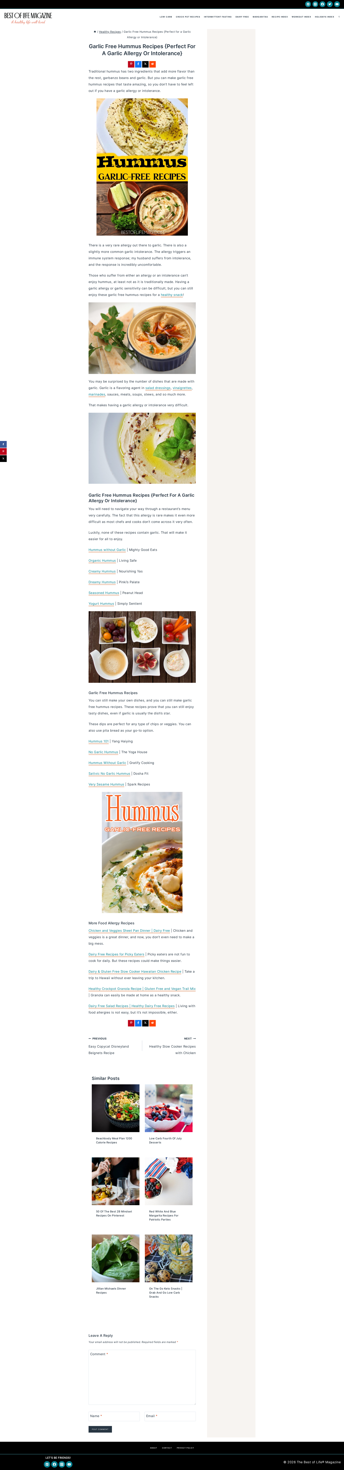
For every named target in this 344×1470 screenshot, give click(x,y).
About (153, 1448)
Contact (167, 1448)
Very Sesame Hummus (106, 784)
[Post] (145, 63)
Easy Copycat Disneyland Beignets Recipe (109, 1046)
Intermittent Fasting (218, 17)
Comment (99, 1354)
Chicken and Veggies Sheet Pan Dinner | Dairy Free (129, 931)
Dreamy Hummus (102, 582)
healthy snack (172, 295)
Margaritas (260, 17)
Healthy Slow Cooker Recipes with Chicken (172, 1046)
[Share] (3, 444)
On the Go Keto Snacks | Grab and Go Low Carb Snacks (165, 1292)
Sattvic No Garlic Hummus (109, 774)
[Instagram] (315, 4)
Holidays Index (324, 17)
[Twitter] (330, 4)
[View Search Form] (339, 16)
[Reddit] (152, 63)
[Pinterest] (308, 4)
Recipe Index (280, 17)
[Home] (95, 31)
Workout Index (301, 17)
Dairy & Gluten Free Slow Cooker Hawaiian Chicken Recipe (135, 971)
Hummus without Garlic (107, 550)
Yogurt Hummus (101, 604)
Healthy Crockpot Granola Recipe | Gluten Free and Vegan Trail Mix (142, 989)
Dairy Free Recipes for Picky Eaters (116, 954)
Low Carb (166, 17)
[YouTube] (337, 4)
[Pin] (131, 63)
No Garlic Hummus (103, 752)
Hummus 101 (99, 741)
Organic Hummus (102, 560)
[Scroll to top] (338, 1441)
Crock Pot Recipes (188, 17)
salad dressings (158, 388)
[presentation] (115, 1108)
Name (96, 1416)
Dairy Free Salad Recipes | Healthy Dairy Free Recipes (132, 1006)
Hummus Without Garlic (107, 763)
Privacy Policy (185, 1448)
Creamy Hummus (102, 571)
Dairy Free (242, 17)
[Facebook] (322, 4)
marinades (97, 394)
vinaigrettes (182, 388)
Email (151, 1416)
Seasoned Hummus (104, 593)
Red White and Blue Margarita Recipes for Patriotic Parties (163, 1215)
